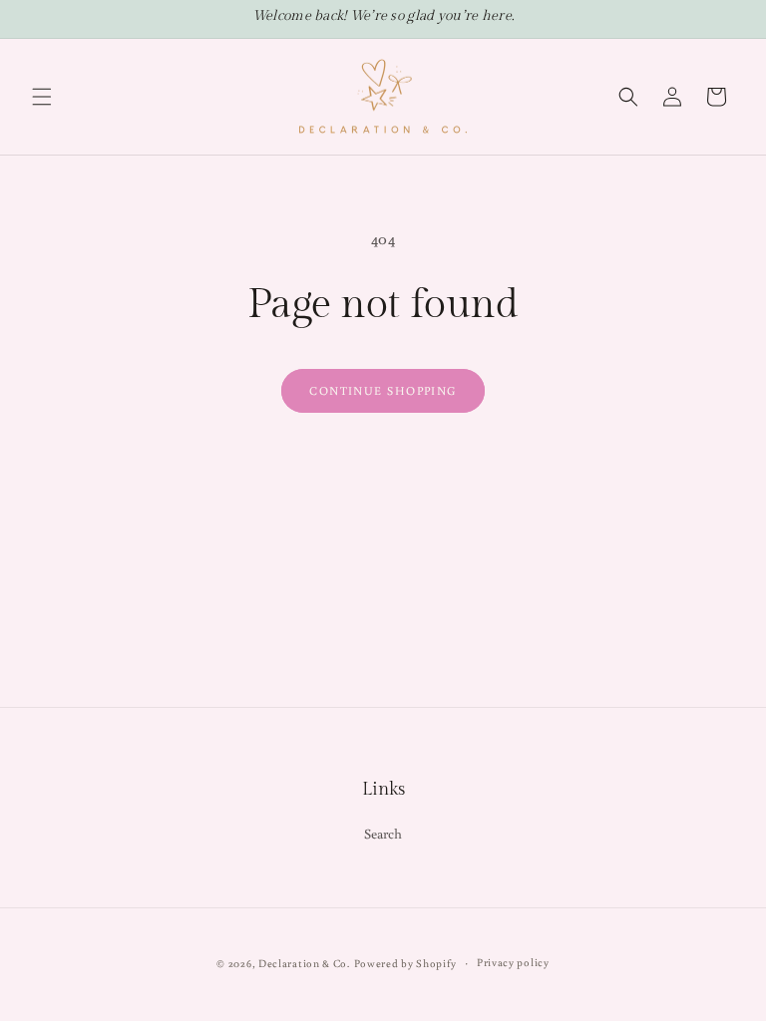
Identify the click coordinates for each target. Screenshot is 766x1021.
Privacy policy (513, 962)
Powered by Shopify (406, 963)
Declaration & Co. (304, 963)
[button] (42, 97)
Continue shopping (382, 390)
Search (383, 834)
